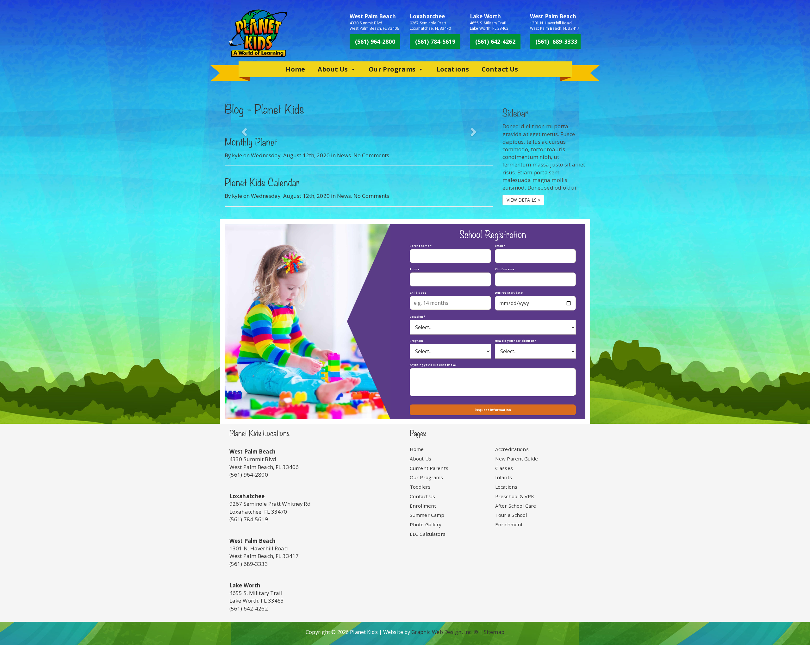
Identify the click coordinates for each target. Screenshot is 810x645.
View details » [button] (523, 200)
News (344, 155)
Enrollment (423, 506)
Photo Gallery (426, 524)
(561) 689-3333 (556, 41)
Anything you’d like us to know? (433, 364)
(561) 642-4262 (495, 41)
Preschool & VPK (514, 496)
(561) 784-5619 (435, 41)
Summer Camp (427, 515)
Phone (415, 269)
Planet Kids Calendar (262, 183)
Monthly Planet (251, 143)
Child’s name (504, 269)
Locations (452, 69)
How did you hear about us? (515, 340)
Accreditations (512, 449)
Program (416, 340)
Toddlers (420, 487)
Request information (493, 410)
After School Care (515, 506)
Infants (503, 477)
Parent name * (421, 245)
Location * (417, 316)
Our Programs (392, 69)
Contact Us (500, 69)
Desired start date (509, 292)
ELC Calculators (428, 534)
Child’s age (418, 292)
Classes (504, 468)
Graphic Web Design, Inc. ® (444, 632)
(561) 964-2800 (375, 41)
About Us (333, 69)
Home (295, 69)
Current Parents (429, 468)
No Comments (371, 155)
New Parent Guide (516, 458)
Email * (500, 245)
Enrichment (509, 524)
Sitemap (494, 632)
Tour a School (511, 515)
